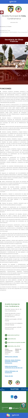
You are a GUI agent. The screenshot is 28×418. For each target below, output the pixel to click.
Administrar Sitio (14, 22)
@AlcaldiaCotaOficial (13, 335)
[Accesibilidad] (2, 12)
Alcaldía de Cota (5, 30)
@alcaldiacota (12, 338)
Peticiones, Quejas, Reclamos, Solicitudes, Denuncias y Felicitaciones (13, 361)
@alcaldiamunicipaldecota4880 (16, 342)
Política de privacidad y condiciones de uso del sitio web (13, 367)
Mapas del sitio (9, 376)
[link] (14, 408)
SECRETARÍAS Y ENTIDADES (8, 32)
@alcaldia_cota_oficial (14, 346)
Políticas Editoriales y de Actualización (11, 371)
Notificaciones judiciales (11, 356)
